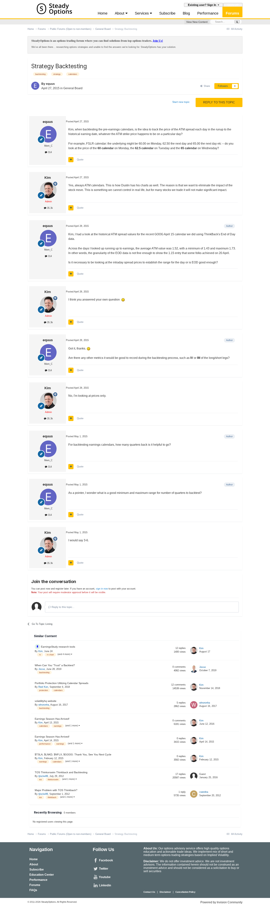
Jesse (41, 669)
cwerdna (203, 792)
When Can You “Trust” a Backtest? (55, 665)
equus (50, 83)
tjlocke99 (43, 776)
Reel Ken (43, 686)
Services (142, 13)
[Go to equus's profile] (35, 86)
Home (102, 13)
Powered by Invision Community (221, 902)
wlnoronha (43, 704)
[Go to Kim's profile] (48, 190)
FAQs (33, 890)
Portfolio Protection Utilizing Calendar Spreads (61, 683)
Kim (47, 178)
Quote (80, 159)
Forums (232, 13)
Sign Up (233, 4)
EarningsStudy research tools (58, 646)
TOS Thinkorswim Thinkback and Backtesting (61, 772)
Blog (186, 13)
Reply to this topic (219, 102)
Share (206, 86)
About (120, 13)
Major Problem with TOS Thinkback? (56, 790)
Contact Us (149, 892)
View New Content (197, 21)
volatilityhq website (45, 701)
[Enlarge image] (123, 299)
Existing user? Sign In (203, 4)
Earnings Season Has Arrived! (52, 718)
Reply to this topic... (62, 606)
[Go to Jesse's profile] (193, 669)
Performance (207, 13)
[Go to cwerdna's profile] (193, 794)
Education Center (41, 874)
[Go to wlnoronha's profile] (193, 704)
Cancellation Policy (185, 892)
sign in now (102, 588)
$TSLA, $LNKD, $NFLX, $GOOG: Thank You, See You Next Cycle (73, 754)
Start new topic (181, 101)
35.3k (49, 208)
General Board (72, 88)
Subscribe (167, 13)
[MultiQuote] (70, 159)
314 (49, 152)
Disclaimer (165, 892)
